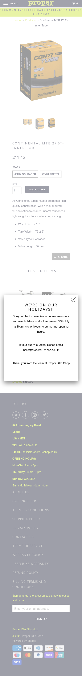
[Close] (73, 298)
